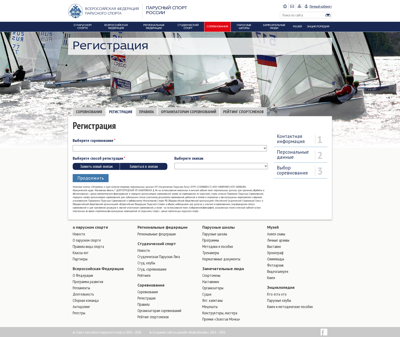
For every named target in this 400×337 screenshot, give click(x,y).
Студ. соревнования (152, 269)
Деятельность (83, 294)
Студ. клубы (146, 262)
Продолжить (90, 178)
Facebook (324, 332)
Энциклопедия (280, 287)
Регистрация (120, 111)
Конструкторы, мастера (219, 312)
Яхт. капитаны (212, 300)
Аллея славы (276, 234)
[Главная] (284, 6)
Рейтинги (144, 275)
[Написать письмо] (292, 6)
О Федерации (83, 275)
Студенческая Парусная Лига (159, 256)
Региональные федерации (163, 227)
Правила (146, 111)
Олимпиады (275, 259)
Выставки (274, 246)
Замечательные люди (223, 268)
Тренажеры (210, 252)
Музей (273, 227)
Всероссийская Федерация (98, 268)
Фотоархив (275, 265)
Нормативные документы (221, 259)
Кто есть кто (277, 294)
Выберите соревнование (93, 140)
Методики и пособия (217, 246)
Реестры (79, 312)
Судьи (206, 294)
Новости (79, 234)
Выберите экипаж (188, 158)
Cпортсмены (211, 275)
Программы (210, 240)
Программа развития (88, 281)
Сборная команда (86, 300)
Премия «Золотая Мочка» (221, 319)
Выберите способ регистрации (98, 158)
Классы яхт (81, 252)
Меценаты (210, 306)
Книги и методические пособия (290, 306)
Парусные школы (218, 227)
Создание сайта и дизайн (170, 332)
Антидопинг (81, 306)
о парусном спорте (90, 227)
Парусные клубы (279, 300)
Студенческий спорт (157, 243)
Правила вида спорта (88, 246)
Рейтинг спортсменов (243, 111)
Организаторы (212, 287)
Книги (271, 277)
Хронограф (275, 252)
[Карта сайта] (299, 6)
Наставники (210, 281)
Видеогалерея (277, 271)
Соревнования (89, 111)
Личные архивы (278, 240)
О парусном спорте (87, 240)
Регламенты (81, 287)
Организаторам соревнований (188, 111)
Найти (328, 15)
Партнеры (80, 259)
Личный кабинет (320, 6)
